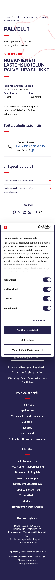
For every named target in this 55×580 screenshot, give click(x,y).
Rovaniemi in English (27, 472)
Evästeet (13, 556)
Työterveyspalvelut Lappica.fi (27, 539)
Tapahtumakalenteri (27, 489)
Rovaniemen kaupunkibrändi (27, 466)
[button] (32, 149)
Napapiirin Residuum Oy (27, 529)
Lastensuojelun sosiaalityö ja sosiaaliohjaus (18, 190)
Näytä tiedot (39, 320)
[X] (19, 213)
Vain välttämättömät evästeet (27, 350)
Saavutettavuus (26, 556)
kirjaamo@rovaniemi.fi (27, 357)
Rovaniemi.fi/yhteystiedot (27, 372)
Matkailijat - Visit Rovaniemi (27, 416)
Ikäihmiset (27, 404)
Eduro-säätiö (21, 525)
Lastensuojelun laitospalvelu (18, 180)
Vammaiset (27, 433)
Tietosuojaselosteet (27, 560)
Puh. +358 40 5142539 (30, 146)
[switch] (47, 289)
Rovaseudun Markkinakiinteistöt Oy (27, 534)
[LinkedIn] (24, 213)
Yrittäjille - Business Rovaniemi (27, 439)
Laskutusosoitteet (27, 461)
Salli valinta (27, 340)
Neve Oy (35, 525)
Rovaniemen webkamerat (27, 507)
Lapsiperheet (27, 410)
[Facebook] (14, 213)
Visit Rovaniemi (28, 542)
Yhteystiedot (27, 495)
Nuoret (27, 427)
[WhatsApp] (29, 213)
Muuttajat (27, 422)
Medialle (28, 501)
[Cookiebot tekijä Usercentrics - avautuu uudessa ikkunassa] (38, 227)
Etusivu (7, 17)
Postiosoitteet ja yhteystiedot (27, 367)
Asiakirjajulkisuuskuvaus (27, 563)
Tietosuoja (40, 556)
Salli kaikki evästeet (27, 330)
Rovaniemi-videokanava (27, 484)
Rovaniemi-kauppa (27, 478)
